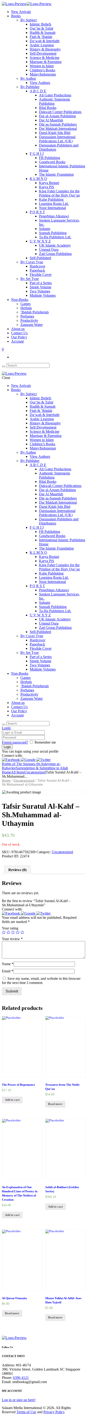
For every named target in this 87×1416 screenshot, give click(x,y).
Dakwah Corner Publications (60, 112)
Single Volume (40, 287)
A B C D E (38, 91)
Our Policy (19, 337)
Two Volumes (40, 291)
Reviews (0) (17, 870)
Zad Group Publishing (55, 254)
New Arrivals (21, 12)
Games (25, 304)
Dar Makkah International (58, 128)
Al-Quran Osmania (14, 1298)
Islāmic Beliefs (40, 24)
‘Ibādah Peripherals (34, 312)
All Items (17, 772)
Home (6, 772)
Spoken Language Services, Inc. (59, 222)
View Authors (40, 83)
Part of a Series (41, 283)
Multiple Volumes (43, 295)
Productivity (29, 320)
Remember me (45, 742)
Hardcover (37, 266)
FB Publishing (49, 158)
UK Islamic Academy (55, 245)
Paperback (37, 270)
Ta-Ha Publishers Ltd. (55, 237)
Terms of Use (26, 1412)
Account (17, 341)
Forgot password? (15, 742)
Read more (55, 1104)
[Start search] (4, 724)
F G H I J (37, 154)
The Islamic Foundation (56, 174)
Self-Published (40, 258)
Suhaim (44, 229)
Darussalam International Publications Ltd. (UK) (57, 139)
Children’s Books (42, 70)
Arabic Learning (42, 45)
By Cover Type (31, 262)
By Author (28, 78)
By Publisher (29, 87)
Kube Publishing (51, 199)
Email (7, 971)
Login (6, 728)
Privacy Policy (54, 1412)
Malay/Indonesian (43, 74)
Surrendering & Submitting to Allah (42, 768)
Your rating (10, 928)
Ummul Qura (48, 249)
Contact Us (19, 333)
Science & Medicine (44, 58)
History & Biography (45, 49)
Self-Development (43, 53)
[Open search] (4, 366)
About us (18, 329)
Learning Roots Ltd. (54, 204)
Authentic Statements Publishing (54, 101)
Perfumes (27, 316)
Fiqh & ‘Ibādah (41, 37)
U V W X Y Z (40, 241)
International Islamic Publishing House (62, 168)
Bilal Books (47, 108)
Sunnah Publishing (53, 233)
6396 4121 (21, 1378)
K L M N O (38, 179)
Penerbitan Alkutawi (54, 216)
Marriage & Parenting (45, 62)
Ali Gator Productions (55, 95)
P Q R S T (37, 212)
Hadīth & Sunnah (42, 33)
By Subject (28, 20)
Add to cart (12, 1099)
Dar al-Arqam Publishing (57, 116)
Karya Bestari (49, 183)
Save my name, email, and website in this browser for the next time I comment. (41, 981)
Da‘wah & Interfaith (44, 41)
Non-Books (19, 300)
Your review (12, 939)
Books (16, 16)
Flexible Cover (41, 275)
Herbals (26, 308)
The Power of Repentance (18, 1084)
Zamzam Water (31, 325)
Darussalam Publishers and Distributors (58, 147)
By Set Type (29, 279)
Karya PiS (46, 187)
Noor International (52, 208)
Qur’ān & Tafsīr (41, 28)
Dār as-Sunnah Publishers (58, 124)
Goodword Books (52, 162)
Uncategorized (35, 772)
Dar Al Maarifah (51, 120)
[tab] (17, 870)
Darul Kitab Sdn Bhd (54, 133)
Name (7, 964)
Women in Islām (42, 66)
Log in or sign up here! (18, 1400)
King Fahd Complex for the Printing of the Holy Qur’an (59, 193)
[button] (11, 760)
